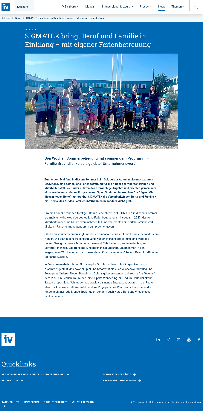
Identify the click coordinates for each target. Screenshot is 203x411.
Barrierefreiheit (55, 402)
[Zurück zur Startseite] (6, 7)
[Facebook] (199, 339)
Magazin (90, 6)
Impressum (31, 402)
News (161, 6)
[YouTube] (188, 339)
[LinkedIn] (158, 339)
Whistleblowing (83, 402)
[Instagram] (168, 339)
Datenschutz (11, 402)
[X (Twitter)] (178, 339)
